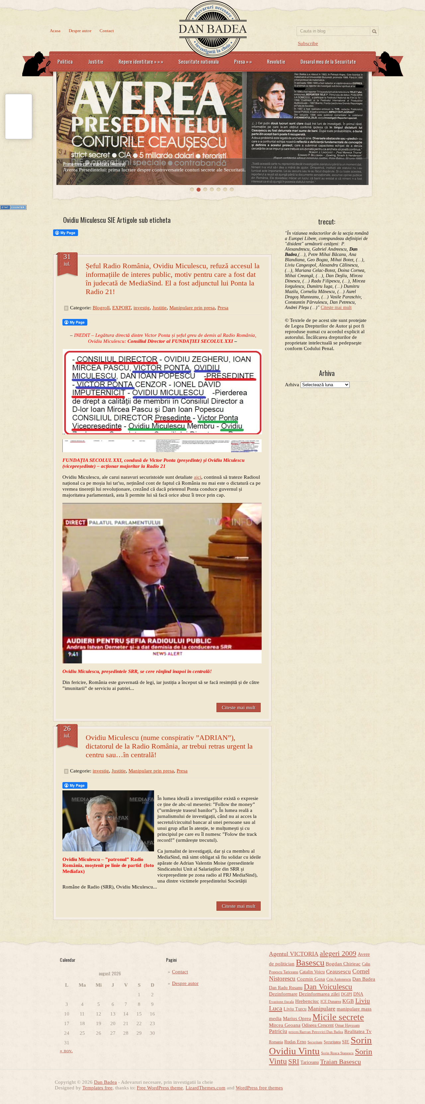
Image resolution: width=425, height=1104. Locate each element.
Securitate (314, 1042)
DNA (358, 994)
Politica (65, 61)
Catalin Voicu (312, 971)
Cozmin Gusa (311, 979)
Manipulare (321, 1008)
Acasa (55, 30)
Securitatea (332, 1042)
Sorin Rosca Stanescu (337, 1053)
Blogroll (101, 307)
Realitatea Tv (358, 1031)
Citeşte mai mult (336, 307)
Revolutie (276, 61)
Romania (276, 1042)
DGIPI (346, 994)
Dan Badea (363, 979)
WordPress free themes (259, 1087)
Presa (243, 61)
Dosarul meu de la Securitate (328, 61)
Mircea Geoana (284, 1025)
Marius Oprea (297, 1018)
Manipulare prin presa (192, 307)
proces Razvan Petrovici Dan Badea (316, 1032)
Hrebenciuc (307, 1001)
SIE (345, 1041)
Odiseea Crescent (318, 1025)
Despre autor (80, 30)
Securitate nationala (198, 61)
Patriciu (278, 1031)
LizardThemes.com (205, 1087)
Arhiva (292, 384)
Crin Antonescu (338, 979)
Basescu (310, 962)
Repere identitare (141, 61)
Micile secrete (338, 1017)
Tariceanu (309, 1062)
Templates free (97, 1087)
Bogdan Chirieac (343, 963)
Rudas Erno (295, 1041)
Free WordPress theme (160, 1087)
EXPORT (121, 307)
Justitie (95, 61)
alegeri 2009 (338, 953)
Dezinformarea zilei (319, 994)
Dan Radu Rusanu (285, 987)
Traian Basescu (340, 1061)
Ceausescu (338, 971)
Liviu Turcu (295, 1009)
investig (141, 307)
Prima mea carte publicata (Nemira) (94, 163)
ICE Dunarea (330, 1001)
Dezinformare (283, 994)
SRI (293, 1062)
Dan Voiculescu (328, 986)
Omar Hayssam (347, 1025)
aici (197, 477)
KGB (348, 1001)
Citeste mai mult (238, 707)
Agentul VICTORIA (293, 954)
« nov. (66, 1050)
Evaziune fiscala (281, 1002)
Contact (107, 30)
